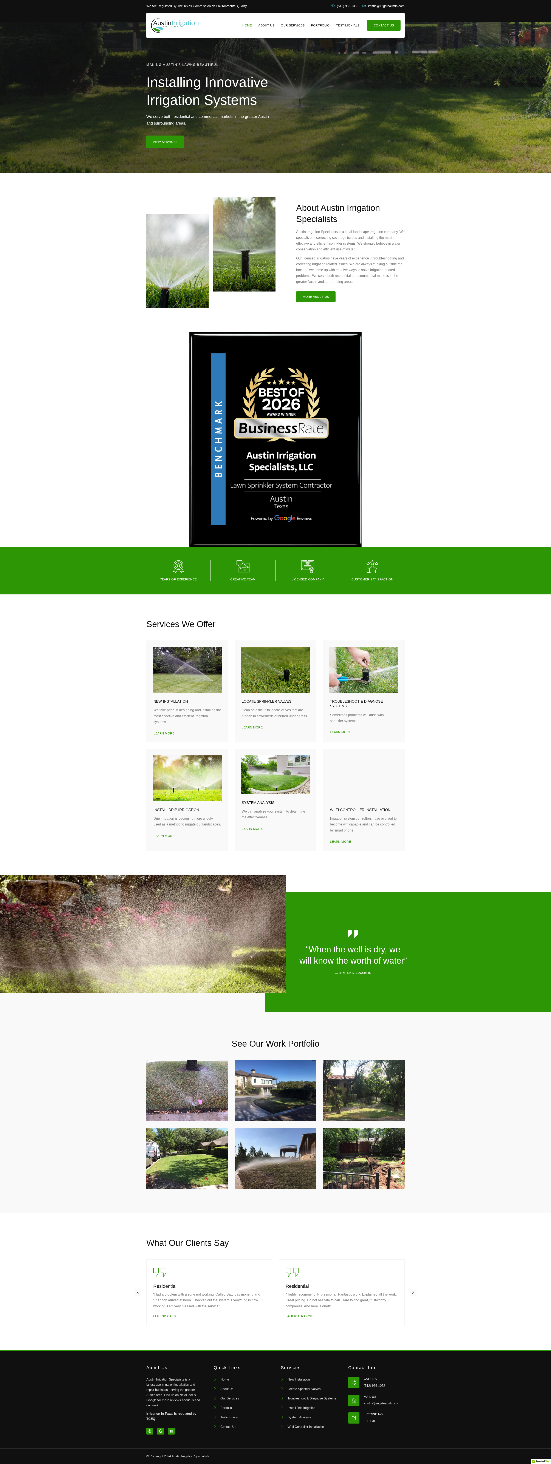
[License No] (353, 1418)
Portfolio (320, 25)
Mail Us (370, 1396)
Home (247, 25)
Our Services (293, 25)
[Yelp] (149, 1431)
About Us (266, 25)
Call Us (370, 1379)
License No (373, 1414)
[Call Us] (353, 1382)
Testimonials (348, 25)
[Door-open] (171, 1431)
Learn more (163, 733)
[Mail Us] (353, 1400)
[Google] (160, 1431)
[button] (138, 1292)
